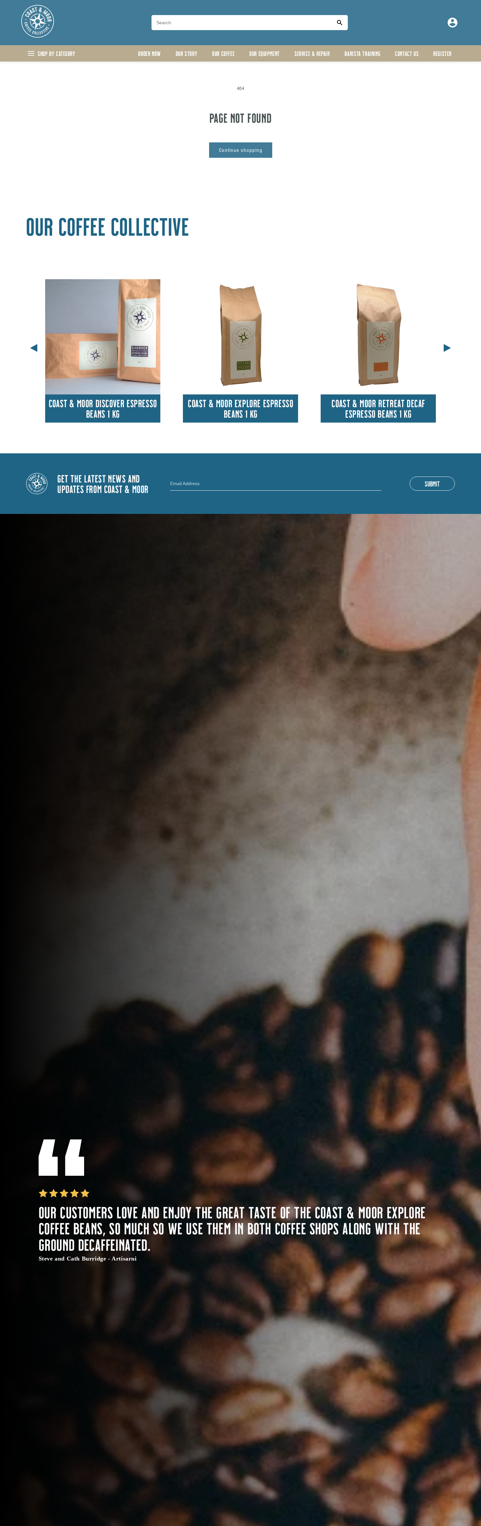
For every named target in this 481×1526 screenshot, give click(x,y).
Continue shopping (240, 150)
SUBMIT (432, 483)
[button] (447, 346)
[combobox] (241, 22)
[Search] (339, 22)
